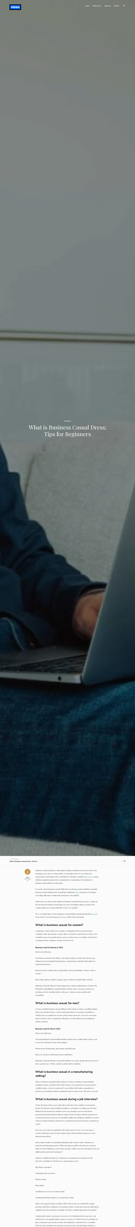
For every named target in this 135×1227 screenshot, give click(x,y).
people (94, 914)
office (77, 892)
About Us (107, 6)
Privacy (116, 6)
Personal (67, 421)
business (90, 877)
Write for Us (97, 6)
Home (87, 6)
